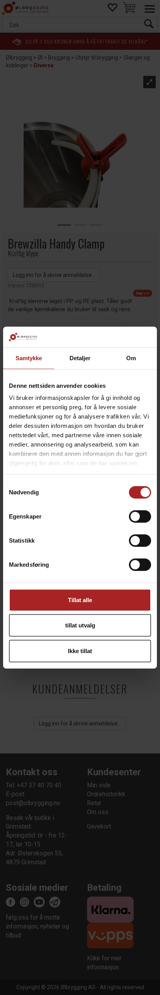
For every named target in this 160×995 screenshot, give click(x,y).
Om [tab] (131, 357)
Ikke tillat (80, 650)
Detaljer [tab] (80, 357)
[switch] (140, 516)
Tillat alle (80, 599)
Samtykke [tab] (29, 357)
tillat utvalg (80, 625)
